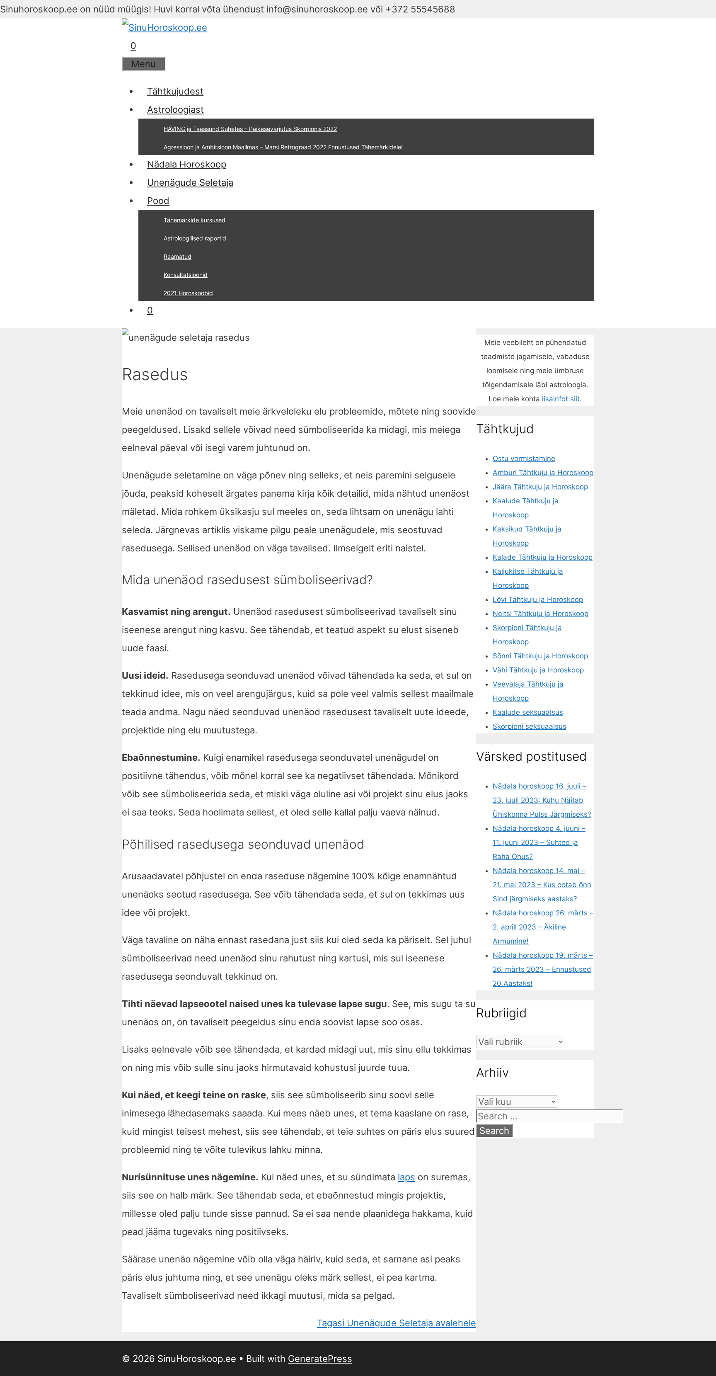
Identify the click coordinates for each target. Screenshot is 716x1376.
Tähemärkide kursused (194, 219)
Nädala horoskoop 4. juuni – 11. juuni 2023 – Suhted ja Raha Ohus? (539, 842)
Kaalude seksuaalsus (528, 712)
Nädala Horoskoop (186, 164)
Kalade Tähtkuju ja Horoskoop (543, 557)
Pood (158, 200)
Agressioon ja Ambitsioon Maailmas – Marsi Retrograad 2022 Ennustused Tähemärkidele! (283, 146)
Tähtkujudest (175, 91)
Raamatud (177, 256)
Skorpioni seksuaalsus (529, 726)
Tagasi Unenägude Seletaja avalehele (396, 1323)
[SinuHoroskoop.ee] (164, 27)
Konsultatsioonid (186, 274)
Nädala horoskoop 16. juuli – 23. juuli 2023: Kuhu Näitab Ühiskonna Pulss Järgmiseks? (542, 800)
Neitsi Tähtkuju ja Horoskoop (540, 613)
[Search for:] (549, 1117)
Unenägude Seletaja (190, 182)
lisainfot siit (561, 399)
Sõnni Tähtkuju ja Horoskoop (540, 656)
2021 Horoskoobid (188, 292)
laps (406, 1177)
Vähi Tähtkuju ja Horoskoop (538, 670)
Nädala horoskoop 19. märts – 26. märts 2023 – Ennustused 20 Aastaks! (543, 969)
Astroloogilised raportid (195, 238)
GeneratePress (320, 1358)
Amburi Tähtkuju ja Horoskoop (543, 472)
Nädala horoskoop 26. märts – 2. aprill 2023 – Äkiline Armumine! (543, 927)
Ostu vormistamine (524, 458)
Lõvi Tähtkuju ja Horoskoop (538, 599)
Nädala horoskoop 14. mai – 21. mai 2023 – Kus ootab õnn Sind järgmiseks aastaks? (542, 884)
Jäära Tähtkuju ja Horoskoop (540, 487)
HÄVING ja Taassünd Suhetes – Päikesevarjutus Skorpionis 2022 (250, 128)
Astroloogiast (175, 109)
